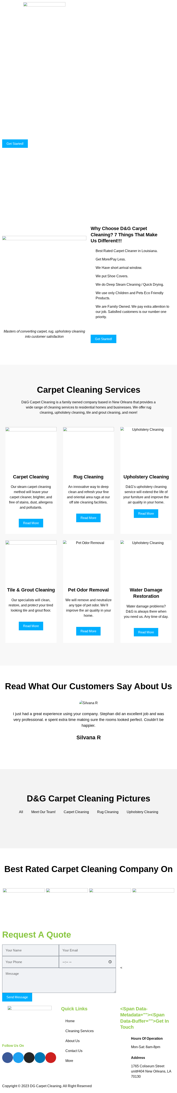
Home (70, 1021)
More (69, 1061)
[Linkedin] (40, 1057)
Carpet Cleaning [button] (76, 812)
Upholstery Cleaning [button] (142, 812)
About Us (72, 1041)
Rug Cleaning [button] (108, 812)
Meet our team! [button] (43, 812)
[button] (133, 5)
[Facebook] (7, 1057)
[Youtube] (50, 1057)
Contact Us (73, 1051)
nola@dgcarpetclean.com (141, 968)
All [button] (21, 812)
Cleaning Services (79, 1031)
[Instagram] (29, 1057)
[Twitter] (18, 1057)
